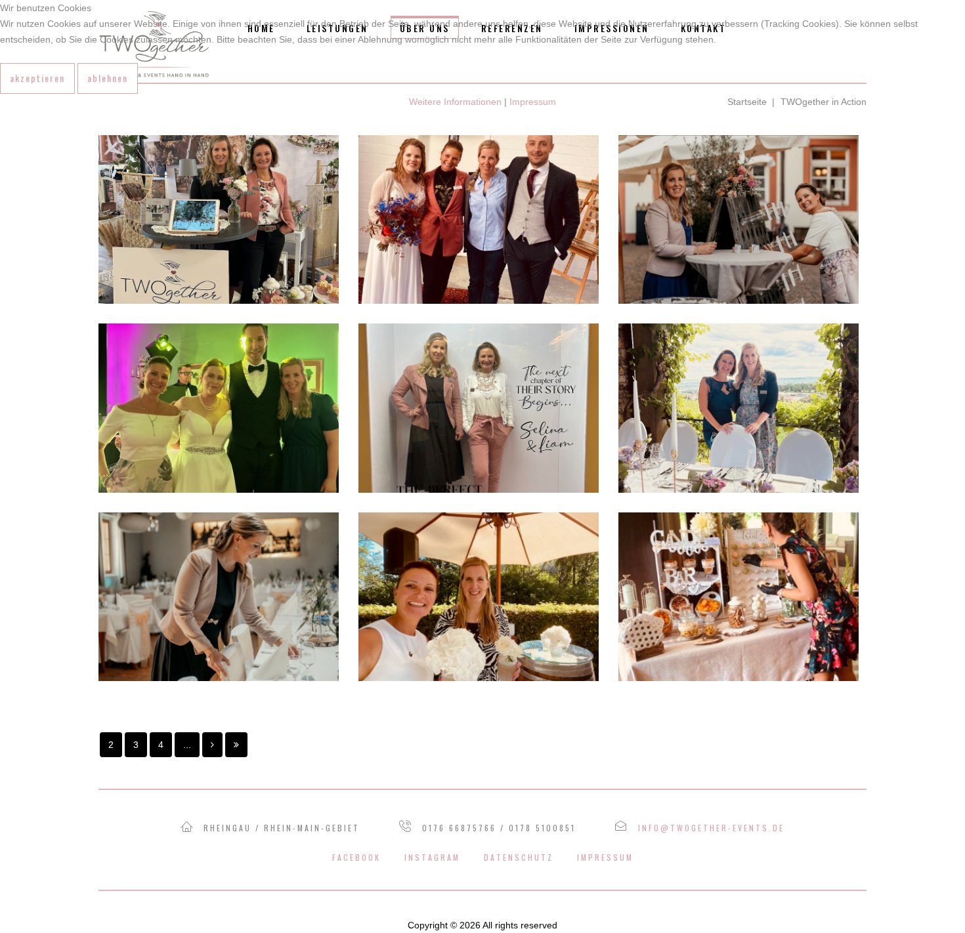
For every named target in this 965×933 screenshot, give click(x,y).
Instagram (432, 857)
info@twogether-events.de (711, 827)
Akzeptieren (37, 78)
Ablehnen (107, 78)
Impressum (605, 857)
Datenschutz (518, 857)
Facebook (356, 857)
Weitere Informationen (455, 101)
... (187, 744)
